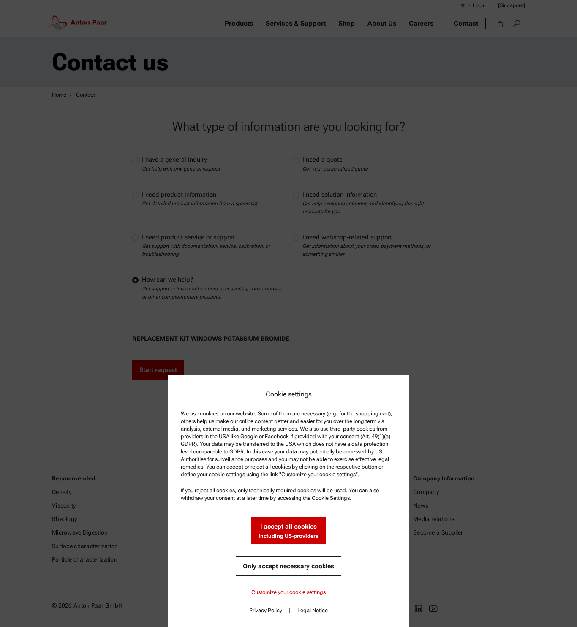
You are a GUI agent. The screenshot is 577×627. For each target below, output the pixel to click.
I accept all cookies (288, 531)
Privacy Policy (265, 610)
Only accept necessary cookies (288, 566)
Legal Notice (312, 610)
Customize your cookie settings (288, 592)
